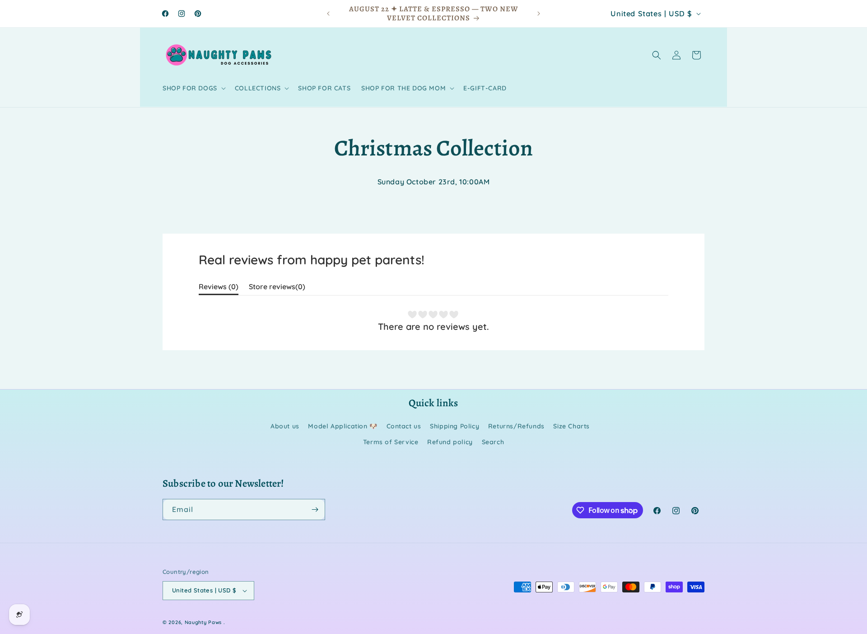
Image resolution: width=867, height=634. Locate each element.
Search (493, 442)
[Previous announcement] (328, 13)
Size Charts (571, 426)
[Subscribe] (315, 509)
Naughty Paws (203, 622)
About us (284, 426)
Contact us (404, 426)
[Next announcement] (539, 13)
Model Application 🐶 (342, 426)
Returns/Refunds (516, 426)
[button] (193, 88)
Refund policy (450, 442)
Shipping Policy (454, 426)
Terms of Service (391, 442)
